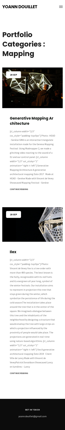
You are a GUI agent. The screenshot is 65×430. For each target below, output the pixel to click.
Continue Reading (19, 189)
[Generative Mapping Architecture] (32, 87)
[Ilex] (32, 224)
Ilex (13, 251)
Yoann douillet (19, 7)
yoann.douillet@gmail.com (32, 416)
